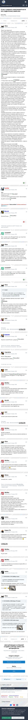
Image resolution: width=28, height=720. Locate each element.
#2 (26, 188)
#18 (26, 475)
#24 (26, 572)
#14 (26, 412)
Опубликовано (11, 27)
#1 (26, 26)
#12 (26, 383)
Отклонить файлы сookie (18, 717)
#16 (26, 442)
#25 (26, 596)
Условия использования (15, 714)
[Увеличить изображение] (4, 75)
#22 (26, 549)
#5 (26, 245)
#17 (26, 461)
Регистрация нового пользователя (14, 661)
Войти (14, 671)
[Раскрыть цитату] (3, 289)
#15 (26, 428)
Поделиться (7, 679)
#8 (26, 319)
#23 (26, 560)
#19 (26, 493)
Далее (23, 20)
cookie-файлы (11, 710)
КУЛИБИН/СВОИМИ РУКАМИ (14, 16)
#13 (26, 401)
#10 (26, 352)
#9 (26, 335)
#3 (26, 211)
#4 (26, 233)
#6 (26, 268)
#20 (26, 517)
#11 (26, 370)
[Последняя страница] (26, 21)
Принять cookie (6, 717)
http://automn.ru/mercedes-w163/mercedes (13, 260)
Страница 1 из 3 (14, 20)
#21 (26, 530)
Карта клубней (13, 204)
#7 (26, 285)
